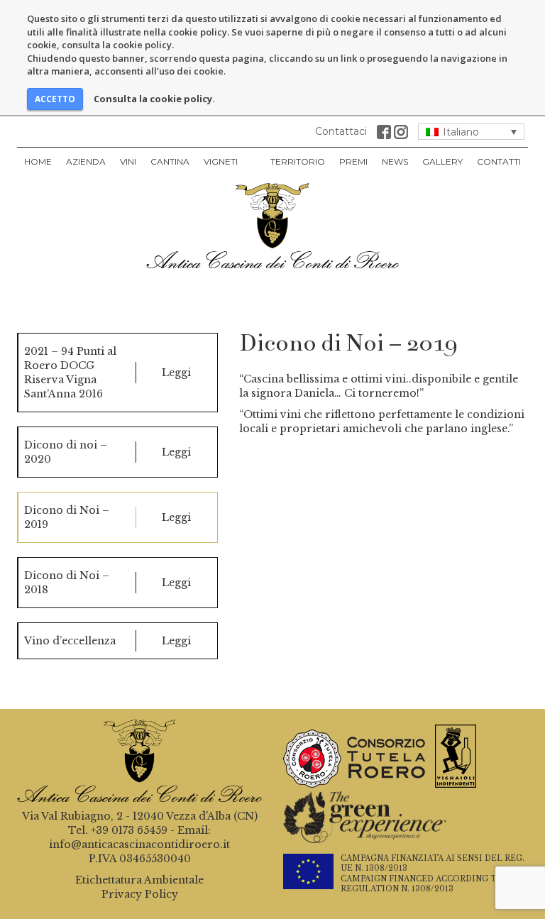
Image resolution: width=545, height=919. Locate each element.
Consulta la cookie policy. (154, 98)
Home (38, 161)
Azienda (86, 161)
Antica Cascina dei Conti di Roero (272, 225)
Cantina (169, 161)
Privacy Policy (139, 894)
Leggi (176, 372)
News (395, 161)
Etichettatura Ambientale (139, 880)
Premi (353, 161)
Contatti (499, 161)
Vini (128, 161)
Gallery (442, 161)
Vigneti (221, 161)
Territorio (297, 161)
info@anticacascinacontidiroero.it (139, 844)
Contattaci (341, 131)
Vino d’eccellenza (70, 640)
